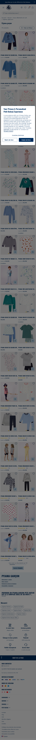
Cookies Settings (18, 135)
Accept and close (26, 140)
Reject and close (9, 140)
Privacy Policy (8, 131)
